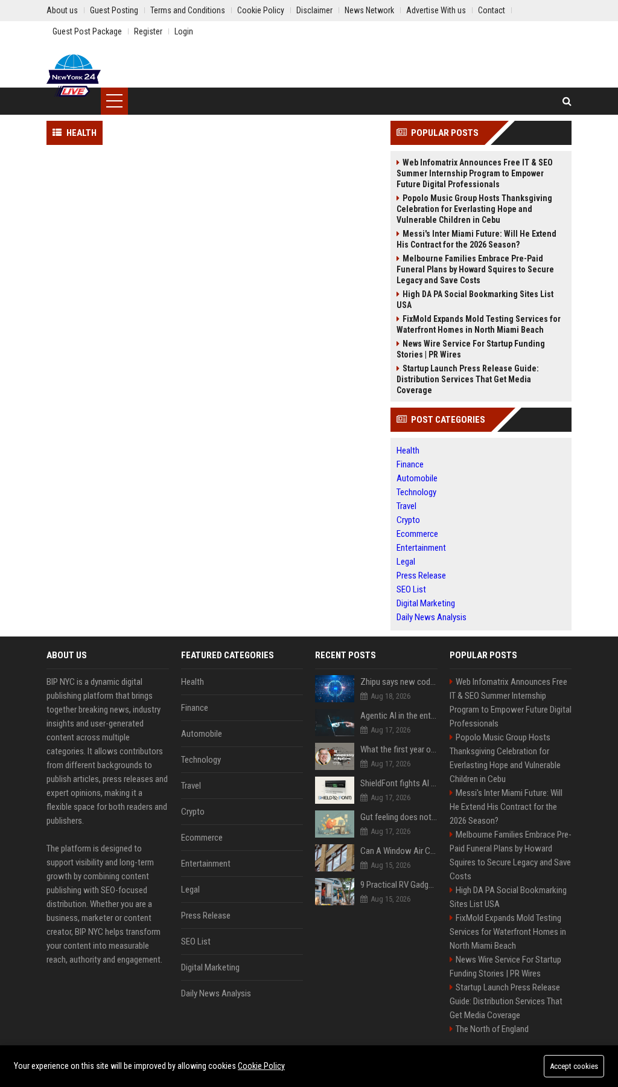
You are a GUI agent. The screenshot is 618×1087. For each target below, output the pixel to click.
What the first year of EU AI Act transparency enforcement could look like (399, 749)
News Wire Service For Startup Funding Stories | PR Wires (471, 349)
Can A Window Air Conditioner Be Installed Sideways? (399, 850)
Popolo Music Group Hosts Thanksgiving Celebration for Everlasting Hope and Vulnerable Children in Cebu (474, 209)
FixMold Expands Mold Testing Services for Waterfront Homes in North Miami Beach (479, 324)
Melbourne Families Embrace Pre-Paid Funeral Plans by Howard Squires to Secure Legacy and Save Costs (475, 269)
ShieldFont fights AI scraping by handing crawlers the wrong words (399, 783)
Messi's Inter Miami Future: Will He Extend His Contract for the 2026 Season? (476, 239)
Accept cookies (574, 1066)
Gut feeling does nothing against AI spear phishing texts (399, 817)
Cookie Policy (261, 1066)
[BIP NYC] (73, 75)
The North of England (492, 1029)
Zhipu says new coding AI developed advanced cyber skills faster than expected (399, 681)
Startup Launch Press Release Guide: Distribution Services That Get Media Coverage (468, 379)
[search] (567, 101)
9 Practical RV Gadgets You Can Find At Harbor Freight (399, 884)
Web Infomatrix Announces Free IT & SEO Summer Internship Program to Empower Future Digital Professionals (475, 173)
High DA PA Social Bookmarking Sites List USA (475, 299)
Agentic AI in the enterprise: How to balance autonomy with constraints (399, 715)
